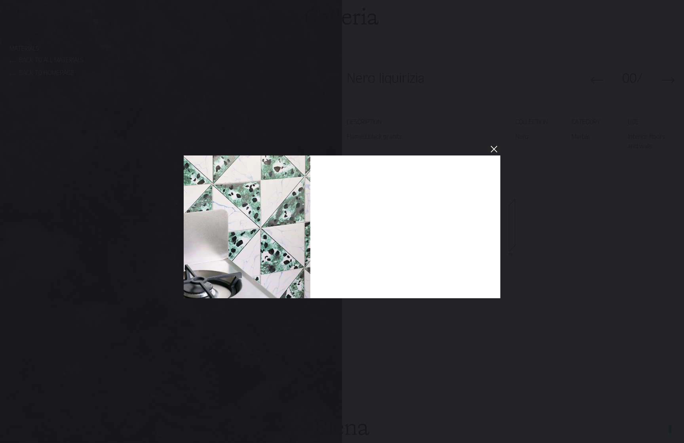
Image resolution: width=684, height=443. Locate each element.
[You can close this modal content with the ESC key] (342, 221)
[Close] (493, 148)
